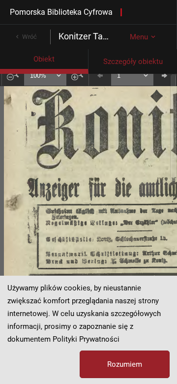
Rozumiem (124, 364)
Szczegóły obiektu (133, 61)
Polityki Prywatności (86, 339)
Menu (139, 36)
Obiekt (44, 59)
